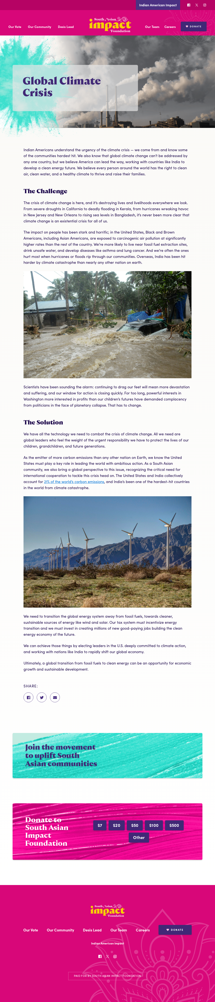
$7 (100, 825)
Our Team (152, 26)
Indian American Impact (158, 5)
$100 (154, 825)
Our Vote (14, 26)
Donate (196, 26)
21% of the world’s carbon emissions (74, 481)
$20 (116, 825)
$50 (135, 825)
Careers (170, 26)
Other (139, 837)
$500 (174, 825)
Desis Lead (66, 26)
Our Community (39, 26)
